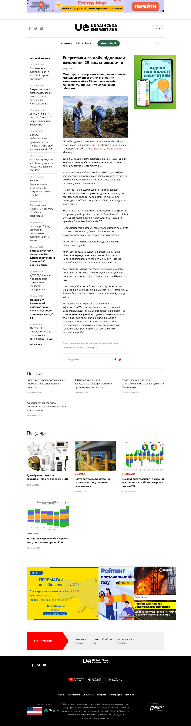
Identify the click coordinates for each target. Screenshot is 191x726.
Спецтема (88, 694)
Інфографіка (115, 694)
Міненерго (91, 347)
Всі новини (36, 344)
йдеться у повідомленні (107, 148)
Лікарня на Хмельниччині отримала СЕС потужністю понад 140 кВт (40, 187)
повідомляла (73, 303)
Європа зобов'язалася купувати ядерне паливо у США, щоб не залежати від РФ (41, 142)
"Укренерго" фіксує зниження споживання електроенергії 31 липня (41, 233)
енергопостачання (74, 347)
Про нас (129, 694)
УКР (158, 28)
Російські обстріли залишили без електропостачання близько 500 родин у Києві (42, 258)
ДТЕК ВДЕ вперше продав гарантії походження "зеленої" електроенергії (40, 282)
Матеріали (83, 43)
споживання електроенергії (85, 343)
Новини (66, 43)
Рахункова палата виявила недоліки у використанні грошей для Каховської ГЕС (41, 96)
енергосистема (109, 343)
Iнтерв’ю (101, 694)
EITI (111, 639)
